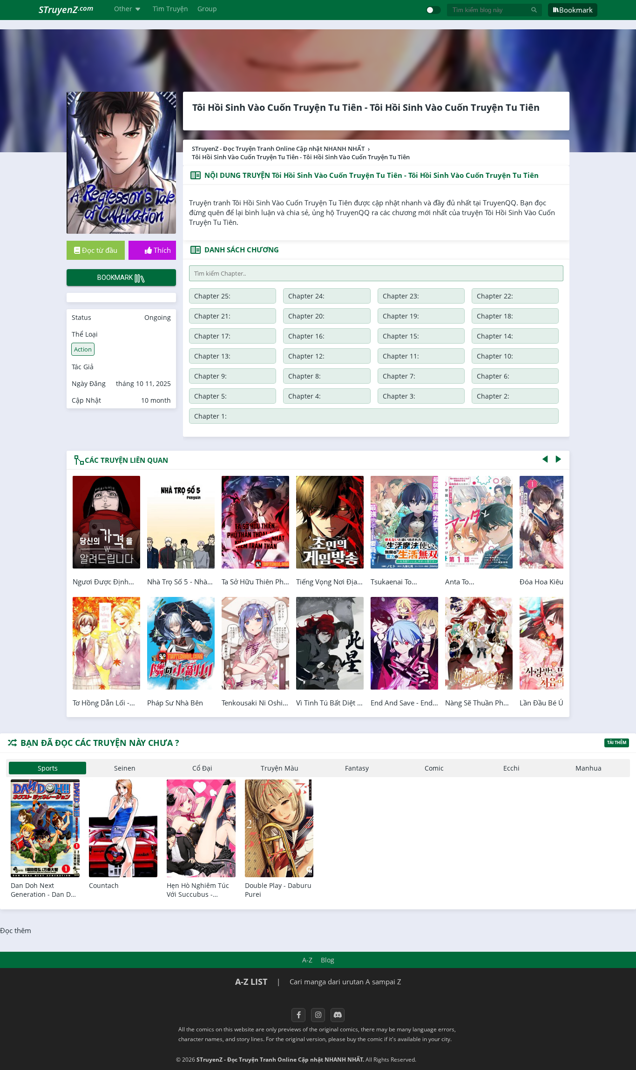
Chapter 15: (401, 336)
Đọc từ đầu (98, 250)
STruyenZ (66, 9)
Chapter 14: (495, 336)
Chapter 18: (495, 316)
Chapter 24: (306, 295)
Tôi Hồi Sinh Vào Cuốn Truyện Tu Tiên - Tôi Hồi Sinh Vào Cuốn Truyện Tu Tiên (366, 107)
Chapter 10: (495, 356)
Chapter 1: (210, 416)
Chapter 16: (306, 336)
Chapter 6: (493, 376)
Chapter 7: (399, 376)
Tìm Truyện (170, 8)
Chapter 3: (399, 396)
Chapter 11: (401, 356)
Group (207, 8)
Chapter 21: (212, 316)
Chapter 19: (401, 316)
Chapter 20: (306, 316)
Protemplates (442, 1059)
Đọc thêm (15, 930)
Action (83, 349)
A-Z (307, 959)
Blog (327, 959)
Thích (161, 250)
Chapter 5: (210, 396)
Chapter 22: (495, 295)
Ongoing (157, 317)
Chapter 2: (493, 396)
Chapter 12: (306, 356)
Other (123, 8)
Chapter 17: (212, 336)
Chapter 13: (212, 356)
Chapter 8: (304, 376)
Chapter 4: (304, 396)
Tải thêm (616, 742)
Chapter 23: (401, 295)
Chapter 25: (212, 295)
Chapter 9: (210, 376)
